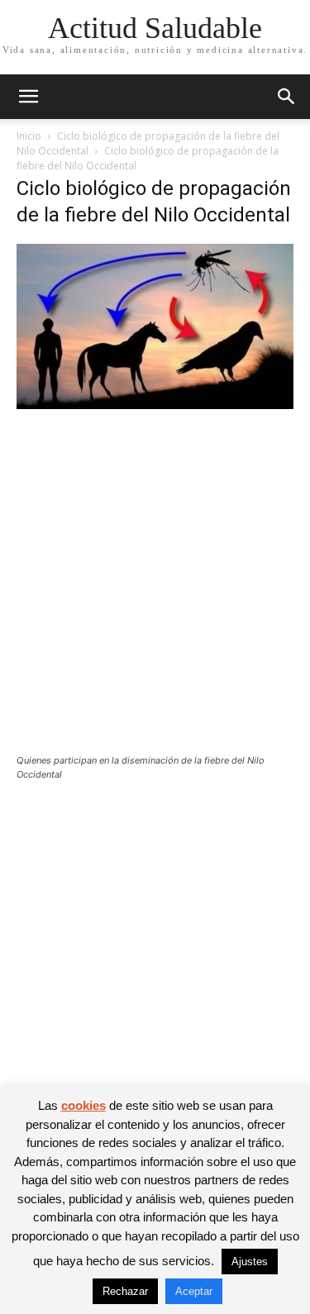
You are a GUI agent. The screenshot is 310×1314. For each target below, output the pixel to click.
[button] (28, 96)
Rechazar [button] (125, 1291)
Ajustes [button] (249, 1261)
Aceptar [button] (193, 1291)
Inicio (29, 136)
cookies (83, 1105)
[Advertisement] (155, 592)
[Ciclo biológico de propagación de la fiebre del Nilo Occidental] (155, 405)
